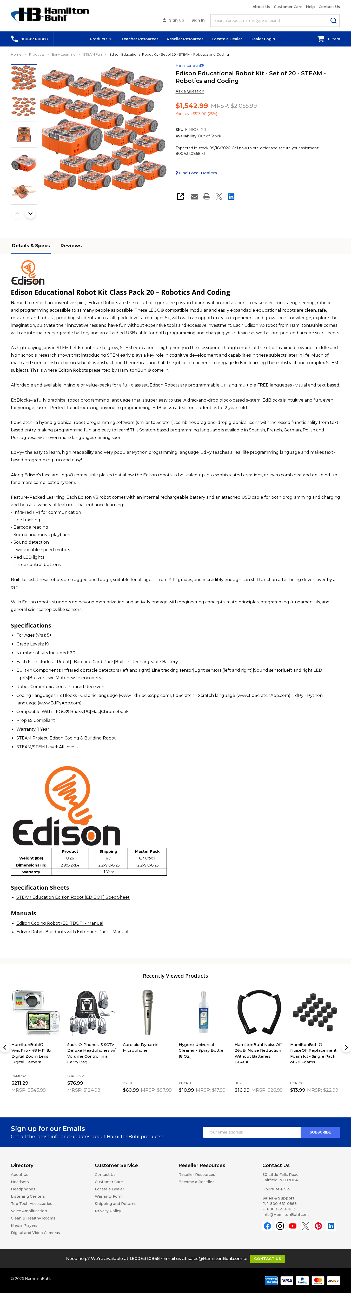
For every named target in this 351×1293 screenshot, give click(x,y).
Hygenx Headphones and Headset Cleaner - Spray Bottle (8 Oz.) (146, 1050)
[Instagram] (280, 1226)
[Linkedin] (231, 196)
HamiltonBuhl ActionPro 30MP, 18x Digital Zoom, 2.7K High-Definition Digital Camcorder (202, 1056)
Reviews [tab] (71, 246)
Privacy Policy (108, 1211)
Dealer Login (262, 39)
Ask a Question (190, 91)
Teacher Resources (139, 39)
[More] (110, 38)
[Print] (206, 196)
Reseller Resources (185, 39)
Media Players (24, 1225)
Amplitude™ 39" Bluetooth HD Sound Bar (255, 1050)
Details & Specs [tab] (31, 246)
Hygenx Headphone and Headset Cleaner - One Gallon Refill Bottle (314, 1050)
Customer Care (288, 6)
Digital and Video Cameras (35, 1232)
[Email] (194, 196)
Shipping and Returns (115, 1203)
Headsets (20, 1181)
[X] (219, 196)
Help (310, 6)
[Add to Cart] (27, 1101)
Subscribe (320, 1132)
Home (16, 54)
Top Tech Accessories (31, 1203)
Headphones (23, 1189)
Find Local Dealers (197, 172)
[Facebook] (267, 1226)
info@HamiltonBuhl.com (285, 1214)
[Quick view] (38, 1102)
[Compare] (50, 1102)
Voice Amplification (29, 1211)
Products (99, 39)
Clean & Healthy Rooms (33, 1218)
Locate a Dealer (227, 39)
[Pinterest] (318, 1226)
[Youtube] (293, 1226)
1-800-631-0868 (282, 1203)
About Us (261, 6)
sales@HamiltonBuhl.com (215, 1258)
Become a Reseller (196, 1181)
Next (30, 213)
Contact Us (329, 6)
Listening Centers (28, 1196)
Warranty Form (109, 1196)
